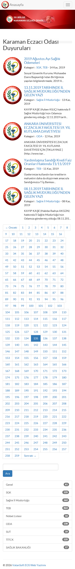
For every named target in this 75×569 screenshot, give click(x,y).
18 (14, 240)
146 (7, 351)
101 (40, 305)
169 (26, 370)
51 (22, 266)
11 (20, 234)
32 (61, 247)
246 (26, 442)
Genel (37, 484)
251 (7, 449)
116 (54, 318)
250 (64, 442)
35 (22, 253)
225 (26, 423)
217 (17, 416)
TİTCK (37, 539)
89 (6, 299)
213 (45, 410)
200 (54, 397)
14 (44, 234)
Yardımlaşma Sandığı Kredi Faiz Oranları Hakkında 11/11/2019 (48, 162)
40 (61, 253)
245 (17, 442)
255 (45, 449)
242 (54, 436)
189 (17, 390)
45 (38, 260)
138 (64, 338)
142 (35, 344)
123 (54, 325)
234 (45, 429)
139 (7, 344)
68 (30, 279)
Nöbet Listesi (37, 516)
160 (7, 364)
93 (38, 299)
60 (30, 273)
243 (64, 436)
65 (6, 279)
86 (46, 292)
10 (13, 234)
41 (6, 260)
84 (30, 292)
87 (54, 292)
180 (64, 377)
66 (14, 279)
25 (6, 247)
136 (45, 338)
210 (17, 410)
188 (7, 390)
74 (14, 286)
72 (61, 279)
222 (64, 416)
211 (26, 410)
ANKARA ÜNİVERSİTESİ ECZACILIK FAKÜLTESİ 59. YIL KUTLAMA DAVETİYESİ (47, 127)
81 (6, 292)
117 (64, 318)
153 (7, 357)
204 (26, 403)
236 (64, 429)
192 (45, 390)
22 (46, 240)
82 (14, 292)
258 (7, 455)
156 (35, 357)
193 (54, 390)
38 (46, 253)
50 (14, 266)
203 (17, 403)
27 (22, 247)
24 (61, 240)
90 (14, 299)
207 (54, 403)
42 (14, 260)
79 (54, 286)
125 (7, 331)
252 (17, 449)
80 (61, 286)
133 (17, 338)
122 (45, 325)
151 (54, 351)
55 (54, 266)
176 (26, 377)
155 (26, 357)
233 (35, 429)
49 (6, 266)
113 (26, 318)
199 (45, 397)
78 (46, 286)
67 (22, 279)
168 (17, 370)
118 (7, 325)
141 (26, 344)
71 (54, 279)
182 (17, 384)
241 (45, 436)
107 (35, 312)
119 (17, 325)
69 (38, 279)
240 (35, 436)
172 (54, 370)
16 (60, 234)
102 (50, 305)
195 (7, 397)
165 (54, 364)
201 (64, 397)
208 (64, 403)
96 (61, 299)
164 (45, 364)
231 (17, 429)
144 (54, 344)
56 (61, 266)
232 (26, 429)
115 (45, 318)
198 (35, 397)
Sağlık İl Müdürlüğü (48, 99)
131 (64, 331)
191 (35, 390)
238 (17, 436)
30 (46, 247)
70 (46, 279)
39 (54, 253)
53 (38, 266)
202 (7, 403)
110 (64, 312)
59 (22, 273)
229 (64, 423)
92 (30, 299)
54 (46, 266)
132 (7, 338)
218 (26, 416)
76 (30, 286)
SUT (37, 531)
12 (28, 234)
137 (54, 338)
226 (35, 423)
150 (45, 351)
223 (7, 423)
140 (17, 344)
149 (35, 351)
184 (35, 384)
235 (54, 429)
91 (22, 299)
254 (35, 449)
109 (54, 312)
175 (17, 377)
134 (26, 338)
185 (45, 384)
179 (54, 377)
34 (14, 253)
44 (30, 260)
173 (64, 370)
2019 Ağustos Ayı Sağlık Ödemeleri (42, 61)
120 (26, 325)
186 (54, 384)
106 (26, 312)
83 (22, 292)
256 (54, 449)
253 (26, 449)
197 (26, 397)
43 (22, 260)
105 (17, 312)
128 (35, 331)
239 (26, 436)
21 (38, 240)
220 (45, 416)
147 (17, 351)
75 (22, 286)
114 (35, 318)
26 (14, 247)
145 (64, 344)
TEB (45, 67)
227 (45, 423)
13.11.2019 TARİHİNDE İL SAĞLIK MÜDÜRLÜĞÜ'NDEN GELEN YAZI (47, 91)
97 (6, 305)
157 (45, 357)
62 (46, 273)
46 (46, 260)
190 (26, 390)
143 (45, 344)
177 (35, 377)
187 (64, 384)
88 (61, 292)
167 (7, 370)
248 (45, 442)
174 (7, 377)
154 (17, 357)
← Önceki (11, 227)
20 (30, 240)
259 (17, 455)
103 (59, 305)
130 (54, 331)
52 (30, 266)
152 (64, 351)
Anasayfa (16, 5)
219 (35, 416)
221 (54, 416)
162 (26, 364)
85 (38, 292)
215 (64, 410)
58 (14, 273)
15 (52, 234)
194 (64, 390)
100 (31, 305)
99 (22, 305)
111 (7, 318)
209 (7, 410)
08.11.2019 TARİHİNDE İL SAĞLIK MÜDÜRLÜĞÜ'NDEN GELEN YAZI (47, 192)
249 (54, 442)
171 (45, 370)
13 (36, 234)
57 (6, 273)
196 (17, 397)
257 (64, 449)
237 (7, 436)
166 (64, 364)
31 (54, 247)
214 (54, 410)
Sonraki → (30, 455)
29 (38, 247)
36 (30, 253)
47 (54, 260)
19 (22, 240)
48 (61, 260)
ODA (39, 136)
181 (7, 384)
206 (45, 403)
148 (26, 351)
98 (14, 305)
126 (17, 331)
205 (35, 403)
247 (35, 442)
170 (35, 370)
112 (17, 318)
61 (38, 273)
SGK (39, 67)
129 (45, 331)
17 (6, 240)
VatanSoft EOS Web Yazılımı (29, 565)
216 (7, 416)
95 (54, 299)
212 (35, 410)
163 (35, 364)
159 (64, 357)
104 (7, 312)
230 (7, 429)
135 (35, 338)
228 (54, 423)
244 (7, 442)
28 (30, 247)
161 (17, 364)
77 (38, 286)
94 (46, 299)
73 (6, 286)
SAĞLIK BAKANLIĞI (37, 547)
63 (54, 273)
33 (6, 253)
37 (38, 253)
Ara (7, 473)
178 (45, 377)
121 (35, 325)
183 (26, 384)
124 (64, 325)
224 (17, 423)
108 (45, 312)
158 (54, 357)
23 (54, 240)
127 (26, 331)
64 (61, 273)
